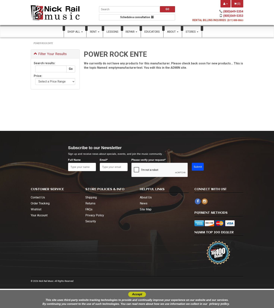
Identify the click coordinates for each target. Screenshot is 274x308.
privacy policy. (219, 303)
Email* (104, 159)
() (238, 3)
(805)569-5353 (233, 16)
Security (90, 221)
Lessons (112, 31)
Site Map (146, 209)
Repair (130, 31)
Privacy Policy (94, 215)
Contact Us (38, 197)
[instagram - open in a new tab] (205, 201)
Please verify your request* (148, 159)
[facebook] (197, 201)
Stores (191, 31)
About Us (146, 197)
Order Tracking (40, 203)
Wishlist (36, 209)
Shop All (74, 31)
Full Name (74, 159)
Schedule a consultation (135, 17)
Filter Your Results (52, 54)
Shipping (91, 197)
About (172, 31)
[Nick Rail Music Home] (55, 12)
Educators (152, 31)
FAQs (88, 209)
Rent (93, 31)
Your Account (39, 215)
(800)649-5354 (233, 11)
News (143, 203)
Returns (90, 203)
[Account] (226, 3)
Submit (198, 166)
